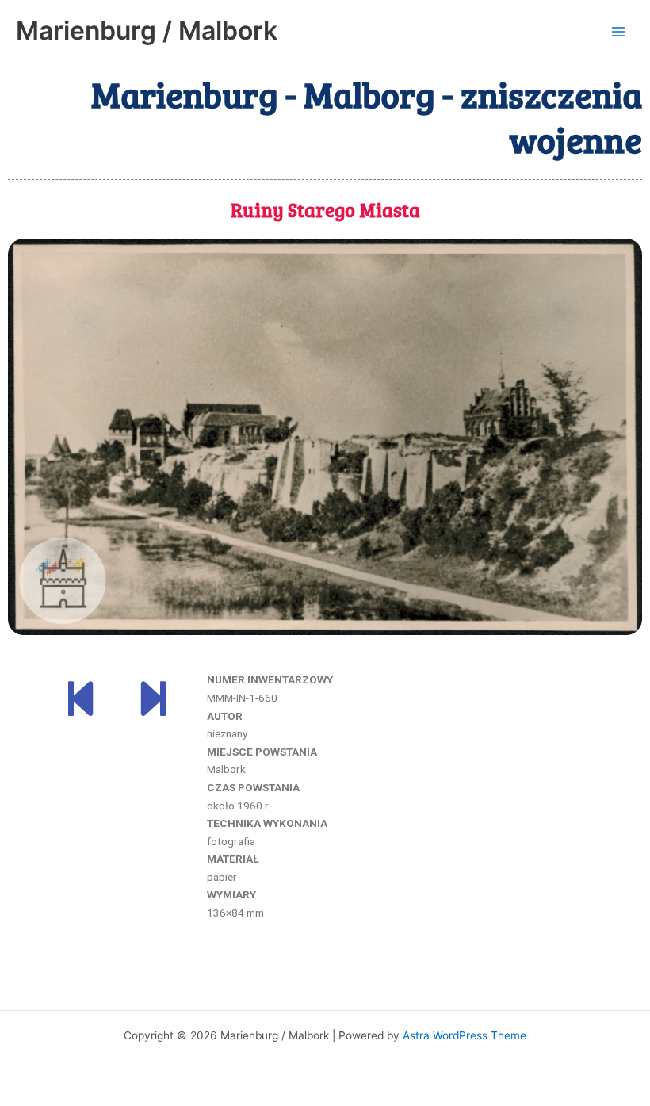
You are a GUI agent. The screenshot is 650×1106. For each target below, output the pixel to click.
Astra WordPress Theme (464, 1035)
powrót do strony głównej (325, 978)
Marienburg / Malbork (146, 30)
